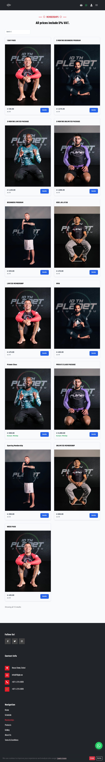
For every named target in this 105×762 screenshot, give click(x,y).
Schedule (8, 715)
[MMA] (77, 318)
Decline (99, 758)
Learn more (61, 758)
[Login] (91, 5)
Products (8, 725)
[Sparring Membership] (28, 480)
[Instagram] (22, 641)
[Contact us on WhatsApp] (86, 5)
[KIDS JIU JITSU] (77, 237)
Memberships (9, 720)
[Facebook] (8, 641)
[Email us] (7, 675)
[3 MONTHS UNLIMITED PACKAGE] (77, 156)
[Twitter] (15, 641)
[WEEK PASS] (28, 561)
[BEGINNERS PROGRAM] (28, 237)
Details (44, 110)
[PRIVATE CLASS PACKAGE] (77, 399)
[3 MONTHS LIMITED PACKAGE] (28, 156)
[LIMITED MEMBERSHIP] (28, 318)
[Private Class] (28, 399)
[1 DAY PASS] (28, 75)
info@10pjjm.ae (17, 675)
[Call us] (7, 682)
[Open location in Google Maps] (7, 668)
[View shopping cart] (81, 5)
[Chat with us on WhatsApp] (98, 745)
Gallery (7, 730)
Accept (92, 758)
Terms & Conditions (11, 740)
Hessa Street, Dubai (18, 668)
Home (7, 710)
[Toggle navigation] (96, 5)
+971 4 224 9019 (18, 682)
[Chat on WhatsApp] (7, 689)
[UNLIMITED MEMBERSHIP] (77, 480)
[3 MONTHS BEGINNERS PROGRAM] (77, 75)
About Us (8, 735)
